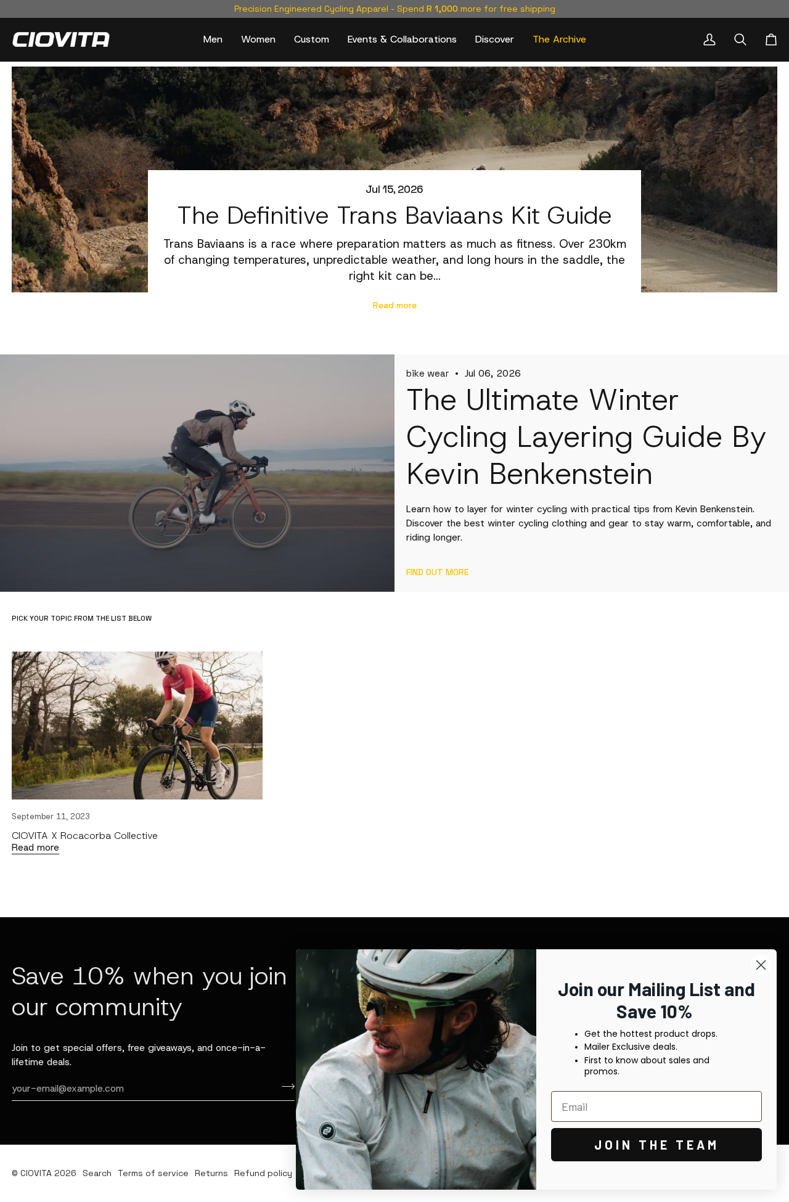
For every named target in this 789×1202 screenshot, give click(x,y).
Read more (395, 305)
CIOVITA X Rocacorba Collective (85, 835)
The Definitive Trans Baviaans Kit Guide (394, 215)
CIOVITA (36, 1173)
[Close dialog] (761, 965)
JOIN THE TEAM (656, 1144)
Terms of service (153, 1173)
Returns (211, 1173)
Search (97, 1173)
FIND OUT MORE (437, 572)
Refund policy (263, 1173)
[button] (213, 39)
